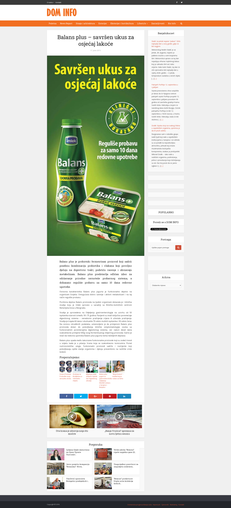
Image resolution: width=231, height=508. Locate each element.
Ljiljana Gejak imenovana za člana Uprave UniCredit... (77, 452)
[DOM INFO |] (62, 12)
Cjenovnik (165, 505)
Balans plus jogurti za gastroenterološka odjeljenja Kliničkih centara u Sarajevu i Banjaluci (105, 380)
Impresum (156, 505)
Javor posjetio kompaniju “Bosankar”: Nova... (78, 465)
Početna (52, 23)
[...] (162, 76)
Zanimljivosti (157, 23)
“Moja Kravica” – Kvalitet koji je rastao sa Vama (117, 376)
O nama (50, 2)
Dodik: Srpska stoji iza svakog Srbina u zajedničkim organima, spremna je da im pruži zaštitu (166, 84)
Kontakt (58, 2)
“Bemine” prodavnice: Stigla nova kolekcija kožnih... (123, 481)
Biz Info (172, 23)
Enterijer (102, 23)
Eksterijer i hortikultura (122, 23)
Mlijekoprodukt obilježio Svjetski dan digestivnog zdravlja (91, 377)
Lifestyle (141, 23)
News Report (66, 23)
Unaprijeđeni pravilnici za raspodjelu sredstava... (126, 465)
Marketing (173, 505)
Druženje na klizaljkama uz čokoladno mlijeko (77, 377)
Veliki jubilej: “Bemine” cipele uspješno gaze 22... (125, 451)
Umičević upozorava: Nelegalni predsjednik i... (77, 479)
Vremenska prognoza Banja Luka (139, 505)
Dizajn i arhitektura (85, 23)
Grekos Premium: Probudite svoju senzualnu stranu (65, 376)
